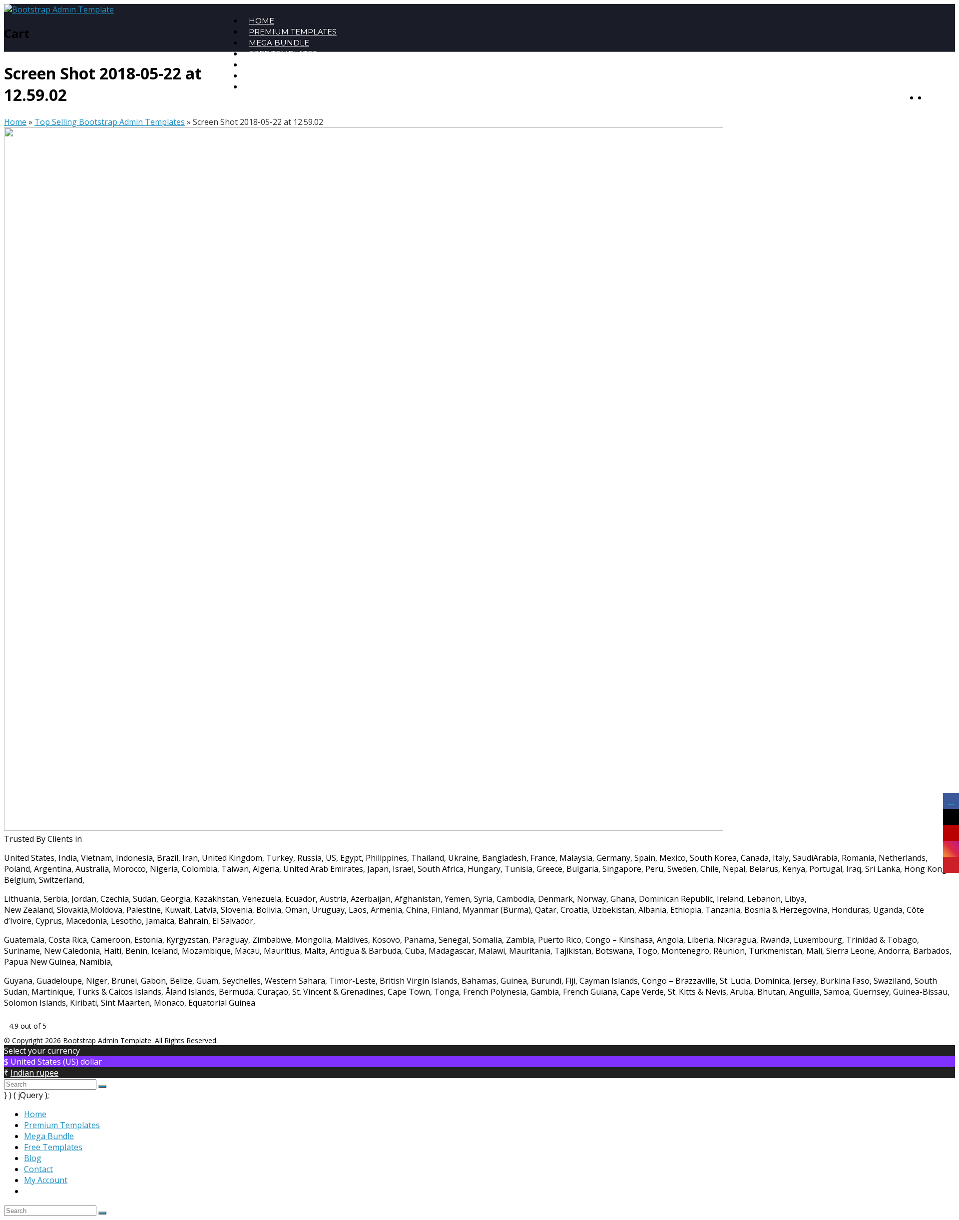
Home (15, 121)
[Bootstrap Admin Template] (59, 9)
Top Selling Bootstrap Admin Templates (109, 121)
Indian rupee (34, 1072)
